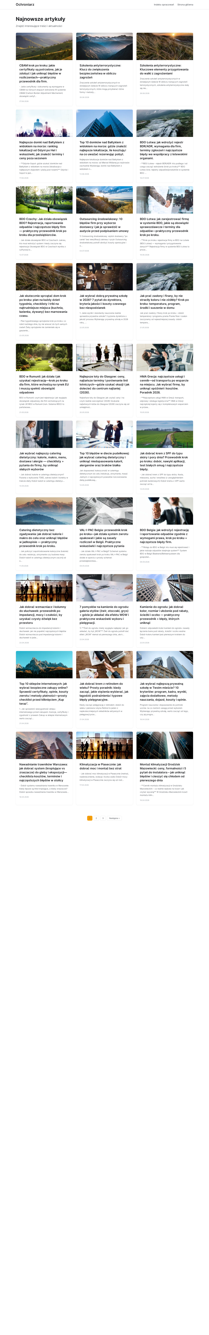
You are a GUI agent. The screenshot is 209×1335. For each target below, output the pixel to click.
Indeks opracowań (164, 4)
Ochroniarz (25, 4)
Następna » (114, 818)
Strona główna (185, 4)
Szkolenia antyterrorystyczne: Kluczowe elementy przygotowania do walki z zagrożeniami (164, 69)
